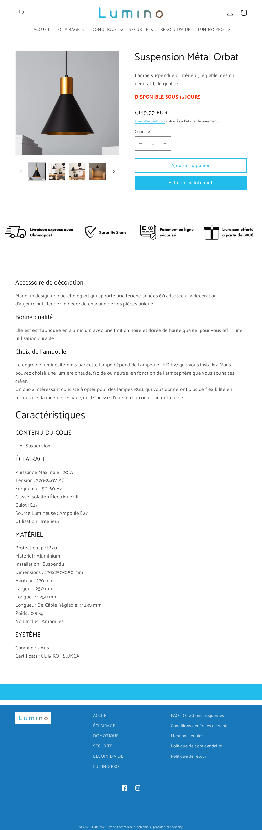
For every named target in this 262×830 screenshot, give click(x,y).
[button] (22, 12)
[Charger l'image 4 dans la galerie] (97, 171)
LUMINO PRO (106, 766)
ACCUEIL (101, 715)
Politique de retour (188, 756)
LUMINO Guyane (104, 827)
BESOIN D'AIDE (108, 756)
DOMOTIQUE (105, 736)
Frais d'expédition (150, 121)
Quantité (142, 132)
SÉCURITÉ (103, 746)
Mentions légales (187, 736)
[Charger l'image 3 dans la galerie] (77, 171)
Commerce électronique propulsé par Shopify (150, 827)
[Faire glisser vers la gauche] (21, 171)
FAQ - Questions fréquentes (197, 715)
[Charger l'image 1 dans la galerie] (36, 171)
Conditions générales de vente (200, 726)
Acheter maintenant (191, 183)
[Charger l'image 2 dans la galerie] (57, 171)
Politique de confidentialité (196, 746)
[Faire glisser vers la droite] (113, 171)
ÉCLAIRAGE (104, 726)
